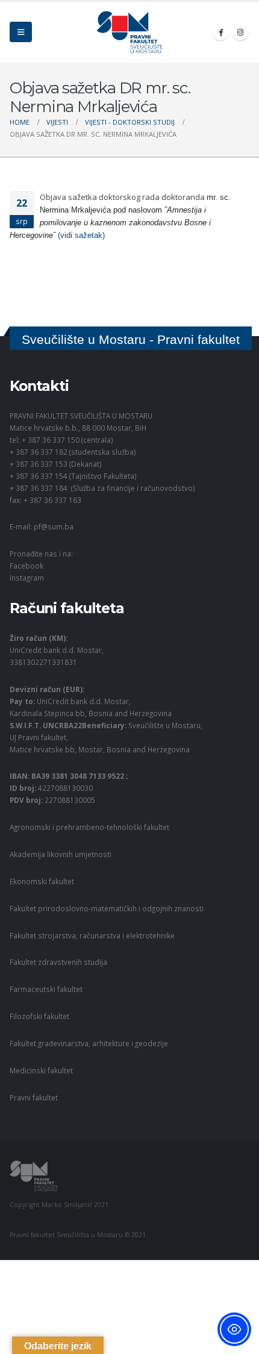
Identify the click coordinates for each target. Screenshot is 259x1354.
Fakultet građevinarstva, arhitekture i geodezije (89, 1043)
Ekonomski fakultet (42, 881)
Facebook (26, 565)
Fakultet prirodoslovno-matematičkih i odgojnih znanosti (107, 908)
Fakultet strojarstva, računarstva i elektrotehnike (92, 935)
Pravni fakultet (34, 1097)
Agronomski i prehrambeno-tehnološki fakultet (89, 827)
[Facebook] (220, 31)
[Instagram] (240, 31)
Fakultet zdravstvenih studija (58, 962)
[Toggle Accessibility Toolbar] (234, 1329)
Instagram (27, 577)
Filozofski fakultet (39, 1016)
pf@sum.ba (53, 526)
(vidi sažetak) (81, 235)
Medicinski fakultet (41, 1070)
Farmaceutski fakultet (46, 989)
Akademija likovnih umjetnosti (60, 854)
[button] (21, 32)
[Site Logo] (129, 32)
